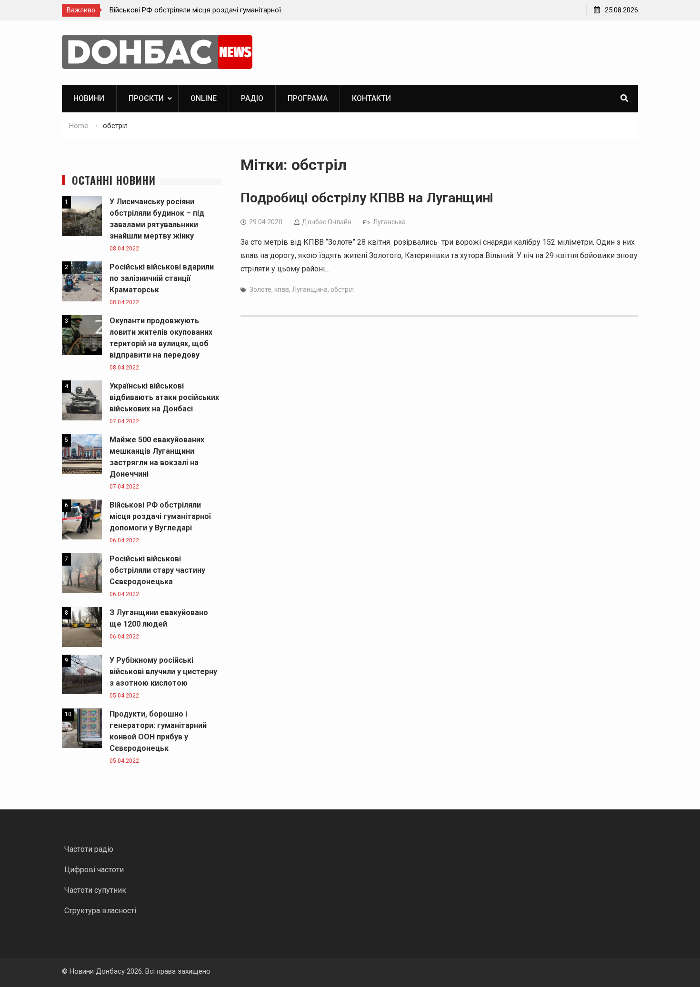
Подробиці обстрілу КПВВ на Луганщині (366, 198)
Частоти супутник (95, 890)
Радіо (252, 98)
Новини (88, 98)
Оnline (203, 98)
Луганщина (310, 289)
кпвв (281, 289)
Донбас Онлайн (326, 222)
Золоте (260, 289)
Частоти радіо (88, 849)
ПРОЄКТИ (146, 98)
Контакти (371, 98)
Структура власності (100, 910)
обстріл (342, 289)
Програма (308, 98)
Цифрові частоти (94, 869)
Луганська (389, 222)
